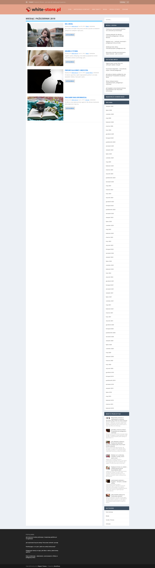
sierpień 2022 (109, 257)
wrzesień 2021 (110, 289)
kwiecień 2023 (110, 233)
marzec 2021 (109, 313)
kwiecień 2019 (110, 400)
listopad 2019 (110, 376)
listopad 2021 (110, 285)
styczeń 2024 (109, 197)
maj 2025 (108, 162)
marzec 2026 (109, 126)
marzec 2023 (109, 237)
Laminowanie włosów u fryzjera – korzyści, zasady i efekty (119, 481)
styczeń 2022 (109, 277)
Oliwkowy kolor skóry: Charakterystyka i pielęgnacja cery (116, 47)
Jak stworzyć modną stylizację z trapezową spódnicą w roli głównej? (41, 537)
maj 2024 (108, 185)
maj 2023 (108, 229)
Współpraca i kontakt (82, 9)
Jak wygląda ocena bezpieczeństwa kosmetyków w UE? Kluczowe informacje (116, 89)
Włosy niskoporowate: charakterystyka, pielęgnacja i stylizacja (114, 82)
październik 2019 (110, 380)
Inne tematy (96, 9)
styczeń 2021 (109, 321)
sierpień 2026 (109, 106)
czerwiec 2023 (110, 225)
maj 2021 (108, 305)
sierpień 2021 (109, 293)
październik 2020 (110, 332)
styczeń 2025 (109, 174)
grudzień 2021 (110, 281)
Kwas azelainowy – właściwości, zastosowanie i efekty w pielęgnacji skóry (42, 556)
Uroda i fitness (114, 9)
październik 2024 (110, 177)
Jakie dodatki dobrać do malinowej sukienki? (118, 495)
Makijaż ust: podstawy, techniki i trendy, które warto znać (117, 456)
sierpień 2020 (109, 340)
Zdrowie (125, 9)
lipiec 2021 (109, 297)
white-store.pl (75, 26)
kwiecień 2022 (110, 269)
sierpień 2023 (109, 217)
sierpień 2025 (109, 150)
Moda (105, 9)
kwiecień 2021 (110, 309)
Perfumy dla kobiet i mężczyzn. (76, 70)
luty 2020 (108, 364)
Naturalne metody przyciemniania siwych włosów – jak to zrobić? (116, 53)
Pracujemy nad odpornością (75, 97)
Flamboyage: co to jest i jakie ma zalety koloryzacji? (40, 546)
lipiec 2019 (109, 392)
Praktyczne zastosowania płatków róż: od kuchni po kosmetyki (115, 29)
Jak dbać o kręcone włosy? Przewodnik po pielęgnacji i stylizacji (118, 431)
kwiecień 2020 (110, 356)
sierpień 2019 (109, 388)
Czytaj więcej (70, 34)
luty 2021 (108, 317)
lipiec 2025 (109, 154)
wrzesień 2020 (110, 336)
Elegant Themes (42, 566)
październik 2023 (110, 209)
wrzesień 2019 (110, 384)
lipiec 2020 (109, 344)
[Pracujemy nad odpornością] (45, 108)
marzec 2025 (109, 170)
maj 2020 (108, 352)
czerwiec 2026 (110, 114)
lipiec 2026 (109, 110)
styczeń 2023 (109, 245)
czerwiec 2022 (110, 265)
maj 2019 (108, 396)
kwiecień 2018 (110, 408)
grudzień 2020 (110, 325)
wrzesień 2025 (110, 146)
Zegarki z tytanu (71, 51)
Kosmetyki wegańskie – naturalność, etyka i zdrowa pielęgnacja (116, 69)
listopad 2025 (110, 138)
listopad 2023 (110, 205)
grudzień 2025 (110, 134)
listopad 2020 (110, 328)
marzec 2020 (109, 360)
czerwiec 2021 (110, 301)
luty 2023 (108, 241)
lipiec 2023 (109, 221)
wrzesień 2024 (110, 181)
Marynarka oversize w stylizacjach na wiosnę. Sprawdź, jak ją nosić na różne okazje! (116, 419)
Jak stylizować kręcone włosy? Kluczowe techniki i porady (42, 542)
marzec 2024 (109, 189)
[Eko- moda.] (45, 35)
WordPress (57, 566)
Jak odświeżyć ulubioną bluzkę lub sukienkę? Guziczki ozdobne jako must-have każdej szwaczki (115, 444)
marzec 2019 (109, 404)
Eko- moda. (69, 24)
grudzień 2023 (110, 201)
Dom (69, 9)
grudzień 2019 (110, 372)
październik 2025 (110, 142)
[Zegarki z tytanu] (45, 58)
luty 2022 (108, 273)
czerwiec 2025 (110, 158)
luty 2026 (108, 130)
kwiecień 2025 (110, 166)
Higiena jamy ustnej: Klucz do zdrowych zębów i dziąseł (114, 64)
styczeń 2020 (109, 368)
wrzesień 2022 (110, 253)
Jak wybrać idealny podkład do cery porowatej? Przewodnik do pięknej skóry (116, 75)
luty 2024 (108, 193)
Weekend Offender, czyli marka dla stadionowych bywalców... (50, 2)
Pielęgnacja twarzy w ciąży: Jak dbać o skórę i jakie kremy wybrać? (42, 551)
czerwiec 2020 (110, 348)
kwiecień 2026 (110, 122)
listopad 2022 (110, 249)
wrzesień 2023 (110, 213)
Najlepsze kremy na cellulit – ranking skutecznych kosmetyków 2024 (119, 468)
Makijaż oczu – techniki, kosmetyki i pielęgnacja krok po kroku (116, 42)
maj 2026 (108, 118)
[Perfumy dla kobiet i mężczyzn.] (45, 81)
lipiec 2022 (109, 261)
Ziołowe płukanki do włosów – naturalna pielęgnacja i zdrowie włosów (115, 36)
